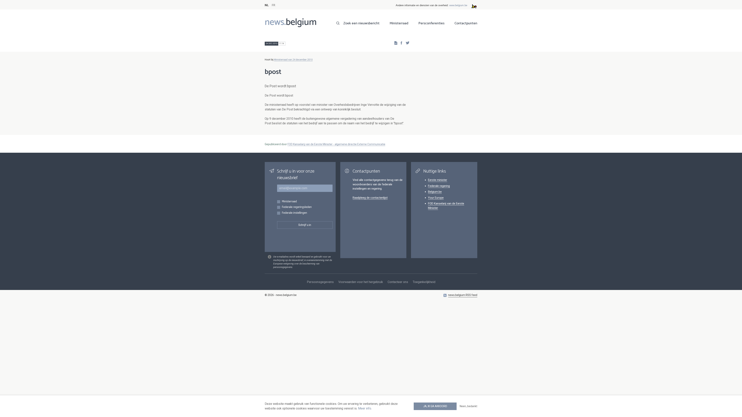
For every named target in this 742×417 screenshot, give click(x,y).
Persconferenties (431, 23)
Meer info (364, 408)
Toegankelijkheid (424, 282)
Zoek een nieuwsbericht (361, 23)
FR (273, 5)
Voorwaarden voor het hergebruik (360, 282)
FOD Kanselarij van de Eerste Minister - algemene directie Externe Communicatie (336, 144)
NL (267, 5)
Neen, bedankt (468, 406)
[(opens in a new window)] (400, 42)
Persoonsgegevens (320, 282)
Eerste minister (437, 180)
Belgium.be (435, 191)
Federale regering (439, 186)
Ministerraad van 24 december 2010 (293, 59)
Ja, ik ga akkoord (435, 406)
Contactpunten (465, 23)
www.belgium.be (458, 5)
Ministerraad (399, 23)
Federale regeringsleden (297, 207)
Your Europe (436, 197)
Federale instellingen (294, 213)
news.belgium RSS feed (462, 295)
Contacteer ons (398, 282)
